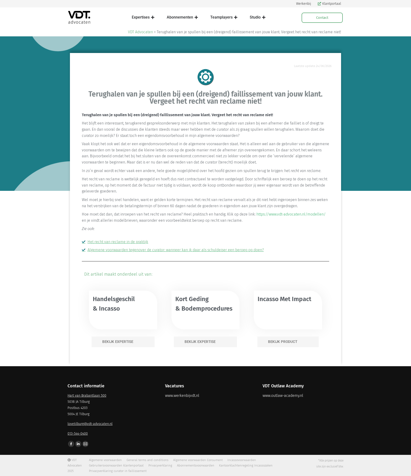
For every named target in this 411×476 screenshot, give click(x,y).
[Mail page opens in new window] (85, 444)
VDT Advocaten (140, 32)
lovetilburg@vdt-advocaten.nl (90, 424)
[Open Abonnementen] (196, 17)
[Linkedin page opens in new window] (78, 444)
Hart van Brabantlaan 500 (87, 396)
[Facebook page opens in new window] (71, 444)
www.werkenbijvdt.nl (182, 395)
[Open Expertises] (153, 17)
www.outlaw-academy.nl (283, 395)
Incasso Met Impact (284, 299)
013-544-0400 (78, 434)
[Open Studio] (264, 17)
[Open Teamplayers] (236, 17)
